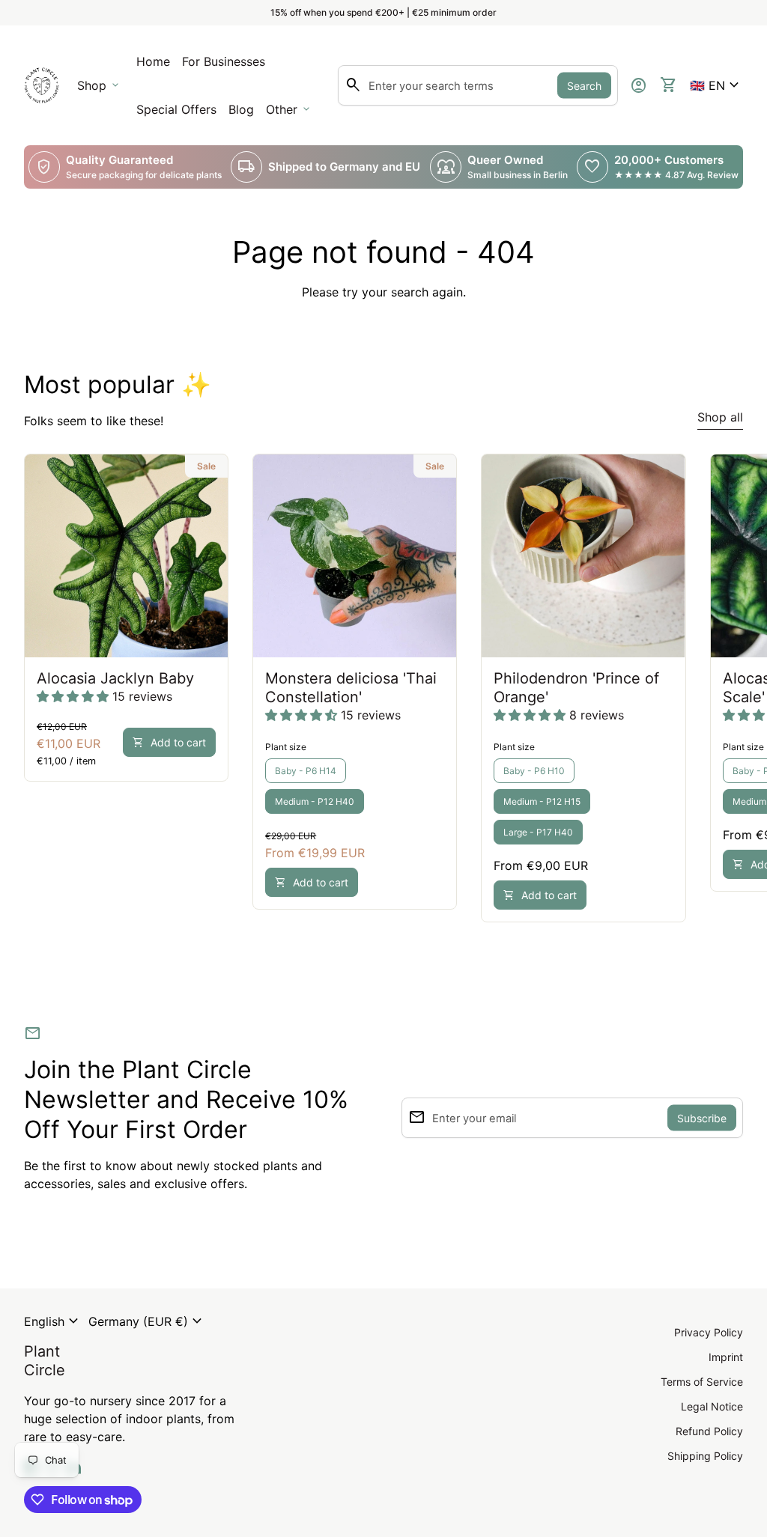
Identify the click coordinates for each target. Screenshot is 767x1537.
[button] (716, 85)
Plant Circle (44, 1360)
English (53, 1321)
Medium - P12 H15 (541, 801)
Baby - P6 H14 (305, 770)
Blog (241, 109)
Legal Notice (712, 1406)
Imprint (726, 1357)
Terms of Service (702, 1381)
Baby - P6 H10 (534, 770)
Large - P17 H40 (538, 832)
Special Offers (176, 109)
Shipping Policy (705, 1455)
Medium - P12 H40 (314, 801)
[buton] (53, 1321)
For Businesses (226, 66)
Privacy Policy (708, 1332)
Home (153, 61)
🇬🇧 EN (716, 85)
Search (584, 85)
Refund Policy (709, 1431)
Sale (206, 466)
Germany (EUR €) (147, 1321)
